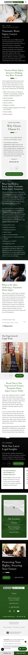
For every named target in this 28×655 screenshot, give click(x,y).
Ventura (8, 25)
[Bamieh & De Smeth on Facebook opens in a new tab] (14, 611)
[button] (2, 649)
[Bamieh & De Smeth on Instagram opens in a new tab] (10, 611)
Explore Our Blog (18, 463)
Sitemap (23, 627)
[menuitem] (10, 611)
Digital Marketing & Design (15, 633)
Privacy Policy (16, 627)
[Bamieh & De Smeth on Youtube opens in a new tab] (18, 611)
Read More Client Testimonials (14, 174)
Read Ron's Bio (11, 369)
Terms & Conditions (7, 627)
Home (3, 25)
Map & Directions (14, 529)
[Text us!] (22, 649)
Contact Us (6, 577)
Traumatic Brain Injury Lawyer (10, 27)
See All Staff (19, 375)
